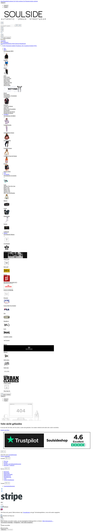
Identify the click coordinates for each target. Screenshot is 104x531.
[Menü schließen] (4, 117)
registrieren (5, 42)
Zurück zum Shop (5, 430)
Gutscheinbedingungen (9, 486)
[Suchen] (16, 25)
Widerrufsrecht (7, 475)
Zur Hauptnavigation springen (30, 1)
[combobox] (8, 26)
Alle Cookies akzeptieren (26, 522)
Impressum (6, 471)
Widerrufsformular (8, 474)
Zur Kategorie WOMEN (10, 116)
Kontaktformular (13, 454)
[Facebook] (1, 517)
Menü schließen (6, 38)
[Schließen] (1, 524)
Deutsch (6, 5)
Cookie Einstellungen (9, 480)
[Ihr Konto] (2, 35)
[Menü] (2, 23)
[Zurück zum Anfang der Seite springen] (2, 519)
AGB (5, 478)
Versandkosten (26, 512)
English (6, 7)
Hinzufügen (9, 529)
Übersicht (3, 43)
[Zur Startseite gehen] (23, 21)
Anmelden (3, 41)
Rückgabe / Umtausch (9, 465)
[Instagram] (2, 517)
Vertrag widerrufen (5, 456)
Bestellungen (23, 43)
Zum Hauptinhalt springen (7, 1)
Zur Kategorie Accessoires (10, 175)
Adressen (17, 43)
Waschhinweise (7, 477)
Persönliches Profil (10, 43)
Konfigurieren (17, 522)
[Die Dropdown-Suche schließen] (19, 25)
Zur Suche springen (18, 1)
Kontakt (6, 462)
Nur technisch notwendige (7, 522)
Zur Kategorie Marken (9, 234)
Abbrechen (3, 529)
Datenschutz (7, 473)
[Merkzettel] (1, 33)
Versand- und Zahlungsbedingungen (12, 464)
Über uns (6, 461)
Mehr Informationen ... (47, 521)
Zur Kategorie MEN (8, 51)
